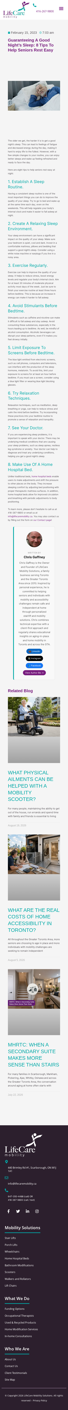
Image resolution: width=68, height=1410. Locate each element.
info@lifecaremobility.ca (20, 516)
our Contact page (42, 520)
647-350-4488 (15, 1196)
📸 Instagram (34, 658)
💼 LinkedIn (34, 651)
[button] (61, 8)
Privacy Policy (40, 1400)
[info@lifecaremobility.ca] (6, 1177)
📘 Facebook (34, 665)
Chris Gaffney (34, 557)
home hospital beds (41, 476)
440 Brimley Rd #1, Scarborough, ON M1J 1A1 (32, 1169)
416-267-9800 (45, 11)
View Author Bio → (34, 672)
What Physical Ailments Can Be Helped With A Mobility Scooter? (30, 786)
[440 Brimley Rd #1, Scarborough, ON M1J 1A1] (6, 1161)
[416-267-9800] (34, 5)
